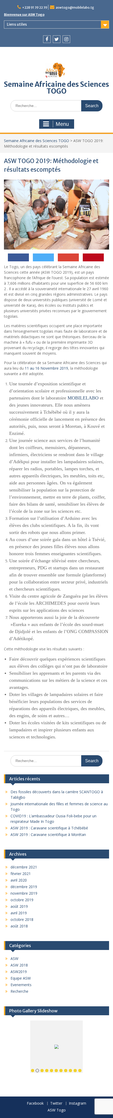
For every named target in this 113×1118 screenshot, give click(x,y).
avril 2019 (19, 912)
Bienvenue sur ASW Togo (24, 15)
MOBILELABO (83, 398)
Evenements (21, 984)
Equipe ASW (21, 978)
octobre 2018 (22, 919)
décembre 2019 (24, 886)
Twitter (56, 1103)
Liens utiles (17, 24)
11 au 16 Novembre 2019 (46, 368)
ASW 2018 (19, 965)
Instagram (77, 1103)
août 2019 (19, 906)
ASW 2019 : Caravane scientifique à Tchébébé (49, 827)
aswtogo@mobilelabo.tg (75, 7)
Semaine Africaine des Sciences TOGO (56, 87)
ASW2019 (19, 971)
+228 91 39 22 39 (34, 7)
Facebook (35, 1103)
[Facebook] (47, 39)
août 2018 (19, 925)
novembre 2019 (24, 893)
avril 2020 (19, 880)
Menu (62, 124)
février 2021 (21, 873)
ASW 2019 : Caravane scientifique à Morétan (48, 834)
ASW (14, 958)
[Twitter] (56, 39)
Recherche (19, 991)
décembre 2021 (24, 867)
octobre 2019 (22, 899)
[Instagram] (66, 39)
